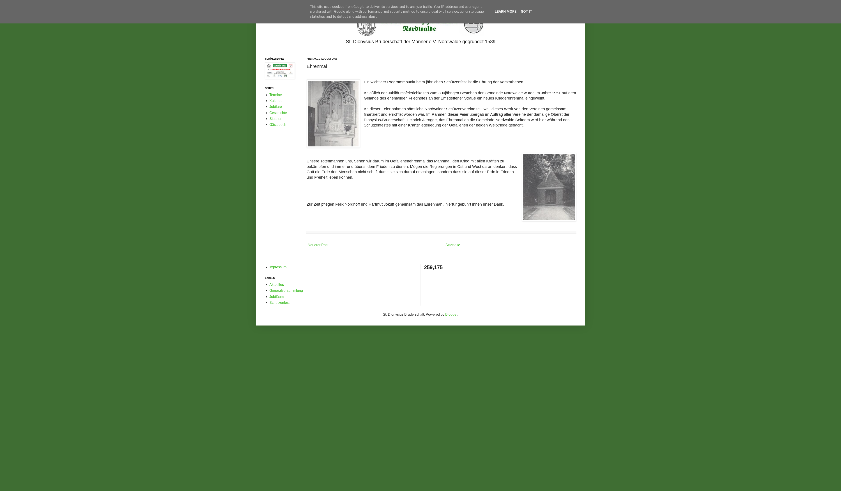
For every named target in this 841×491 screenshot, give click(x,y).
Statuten (275, 119)
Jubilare (275, 107)
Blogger (451, 314)
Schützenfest (279, 302)
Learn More (505, 11)
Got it (526, 11)
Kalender (276, 101)
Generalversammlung (286, 290)
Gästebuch (277, 124)
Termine (275, 95)
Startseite (452, 245)
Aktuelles (276, 284)
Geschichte (278, 113)
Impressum (277, 267)
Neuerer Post (318, 245)
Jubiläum (276, 297)
